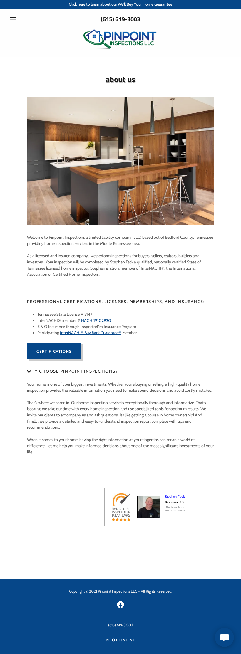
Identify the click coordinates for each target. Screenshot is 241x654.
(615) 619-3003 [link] (120, 18)
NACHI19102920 (96, 320)
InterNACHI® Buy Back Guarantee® (90, 332)
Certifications (54, 351)
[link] (120, 49)
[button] (24, 19)
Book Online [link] (120, 640)
